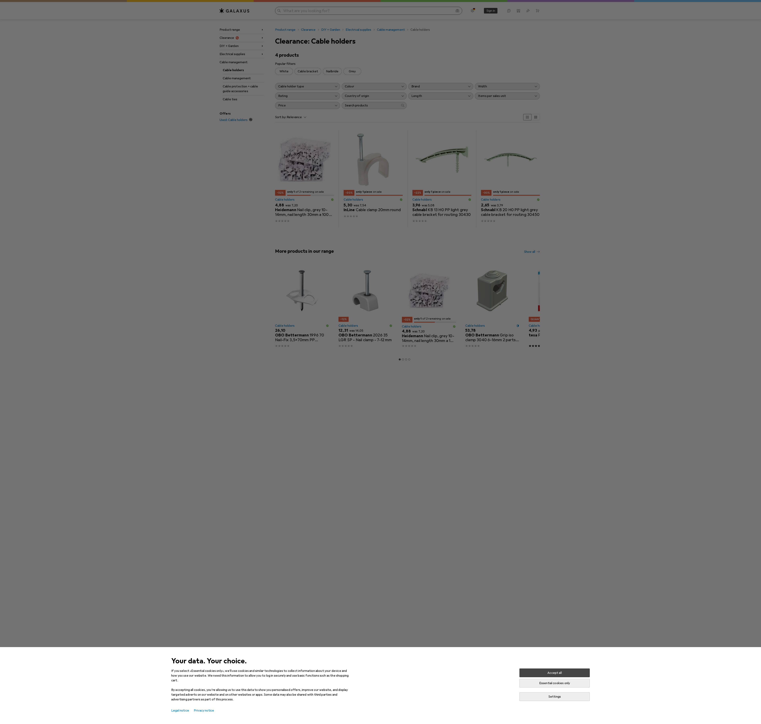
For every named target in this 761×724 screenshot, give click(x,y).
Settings (554, 697)
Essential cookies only (554, 683)
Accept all (554, 673)
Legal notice (180, 711)
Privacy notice (204, 711)
